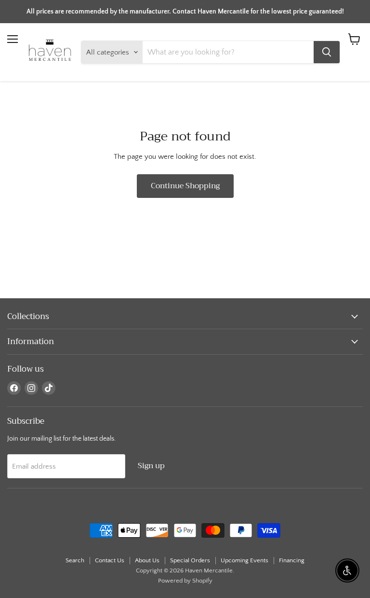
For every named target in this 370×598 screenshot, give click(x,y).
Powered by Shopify (185, 580)
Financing (291, 560)
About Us (147, 560)
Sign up (151, 465)
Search (75, 560)
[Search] (327, 52)
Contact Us (109, 560)
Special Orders (190, 560)
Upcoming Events (244, 560)
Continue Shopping (185, 185)
